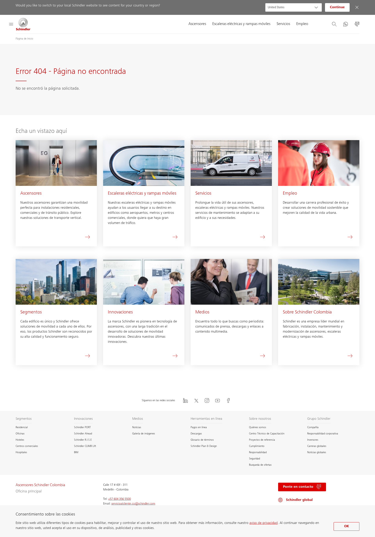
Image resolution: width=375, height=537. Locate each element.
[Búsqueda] (334, 24)
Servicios (283, 24)
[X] (196, 400)
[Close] (356, 7)
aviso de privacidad (263, 523)
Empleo (302, 24)
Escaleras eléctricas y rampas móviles (241, 24)
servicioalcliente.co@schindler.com (133, 503)
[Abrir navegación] (10, 24)
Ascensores (197, 24)
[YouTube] (217, 400)
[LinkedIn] (185, 400)
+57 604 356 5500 (119, 499)
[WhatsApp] (345, 24)
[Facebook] (228, 400)
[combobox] (293, 7)
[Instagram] (207, 400)
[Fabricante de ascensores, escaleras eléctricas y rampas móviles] (23, 24)
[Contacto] (356, 24)
